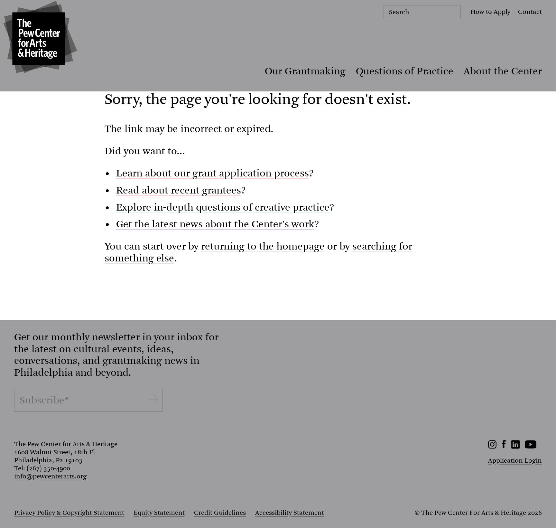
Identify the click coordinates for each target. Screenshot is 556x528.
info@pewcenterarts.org (50, 476)
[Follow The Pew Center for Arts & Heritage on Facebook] (504, 446)
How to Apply (490, 11)
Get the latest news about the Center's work (215, 224)
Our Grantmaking (305, 71)
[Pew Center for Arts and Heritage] (38, 38)
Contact (530, 11)
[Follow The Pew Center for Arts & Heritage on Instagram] (492, 446)
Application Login (515, 460)
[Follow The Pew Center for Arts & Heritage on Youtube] (531, 446)
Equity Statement (159, 513)
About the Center (503, 71)
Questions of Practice (404, 71)
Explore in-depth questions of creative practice (222, 207)
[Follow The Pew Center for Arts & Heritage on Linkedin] (515, 446)
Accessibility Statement (289, 513)
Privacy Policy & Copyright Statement (69, 513)
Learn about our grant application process (212, 173)
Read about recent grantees (178, 190)
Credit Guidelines (220, 513)
